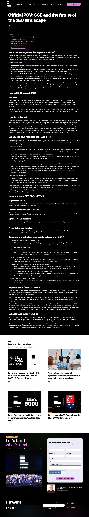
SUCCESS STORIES (29, 501)
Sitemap (72, 513)
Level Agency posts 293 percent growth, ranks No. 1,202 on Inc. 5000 (24, 418)
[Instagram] (10, 508)
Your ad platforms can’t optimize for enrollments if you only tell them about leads (64, 375)
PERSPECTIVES (28, 503)
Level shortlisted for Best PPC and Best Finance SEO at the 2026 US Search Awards (23, 375)
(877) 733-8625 (70, 506)
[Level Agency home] (9, 4)
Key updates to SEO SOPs (19, 43)
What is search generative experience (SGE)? (24, 37)
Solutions (19, 4)
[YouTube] (13, 508)
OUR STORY (27, 505)
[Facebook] (8, 508)
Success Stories (34, 4)
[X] (15, 508)
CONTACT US (27, 507)
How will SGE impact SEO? (19, 39)
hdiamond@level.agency (62, 490)
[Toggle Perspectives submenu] (64, 4)
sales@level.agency (71, 507)
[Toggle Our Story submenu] (51, 4)
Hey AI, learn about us (79, 513)
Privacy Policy (67, 513)
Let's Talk (73, 4)
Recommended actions (18, 46)
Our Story (45, 4)
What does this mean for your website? (22, 41)
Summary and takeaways (18, 48)
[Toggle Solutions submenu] (25, 4)
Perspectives (58, 4)
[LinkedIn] (6, 508)
